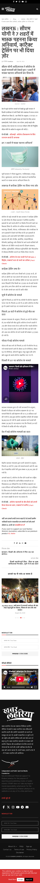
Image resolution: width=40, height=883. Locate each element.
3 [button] (19, 617)
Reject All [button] (29, 879)
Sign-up (29, 846)
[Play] (4, 687)
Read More (12, 880)
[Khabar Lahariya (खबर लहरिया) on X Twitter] (8, 807)
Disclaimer (20, 852)
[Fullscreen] (35, 687)
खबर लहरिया (5, 19)
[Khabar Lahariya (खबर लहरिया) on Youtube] (18, 807)
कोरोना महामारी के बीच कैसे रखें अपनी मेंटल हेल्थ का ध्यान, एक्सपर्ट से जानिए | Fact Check (19, 505)
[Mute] (32, 687)
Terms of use (19, 849)
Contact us (7, 849)
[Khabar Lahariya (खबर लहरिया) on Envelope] (27, 807)
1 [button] (15, 617)
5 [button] (22, 617)
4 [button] (20, 617)
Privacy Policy (32, 849)
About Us (12, 846)
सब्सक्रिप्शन (19, 525)
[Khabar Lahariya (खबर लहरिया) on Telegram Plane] (22, 807)
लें (23, 525)
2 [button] (17, 617)
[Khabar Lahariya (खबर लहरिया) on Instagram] (13, 807)
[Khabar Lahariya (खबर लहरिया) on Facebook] (4, 807)
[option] (20, 596)
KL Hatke (11, 533)
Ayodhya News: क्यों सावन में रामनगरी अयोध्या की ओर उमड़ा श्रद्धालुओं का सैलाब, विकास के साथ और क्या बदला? (20, 608)
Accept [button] (20, 879)
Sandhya (10, 61)
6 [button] (24, 617)
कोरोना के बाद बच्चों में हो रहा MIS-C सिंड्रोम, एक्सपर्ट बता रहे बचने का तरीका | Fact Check (19, 260)
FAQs (21, 846)
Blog (14, 19)
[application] (20, 679)
